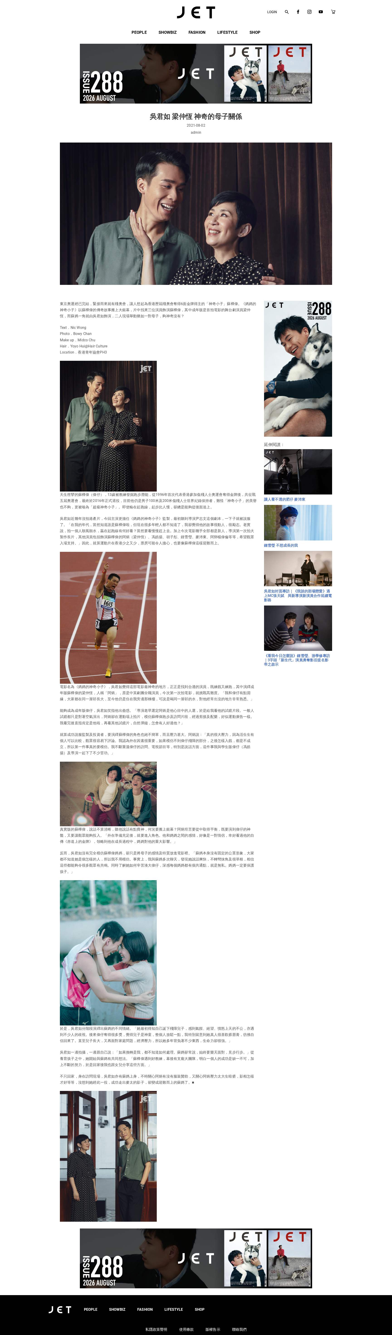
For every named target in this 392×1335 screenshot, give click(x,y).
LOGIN (272, 12)
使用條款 (186, 1329)
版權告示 (213, 1329)
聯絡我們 (239, 1329)
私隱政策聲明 (156, 1329)
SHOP (255, 32)
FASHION (197, 32)
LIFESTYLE (227, 32)
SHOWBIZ (168, 32)
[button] (287, 12)
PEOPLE (139, 32)
